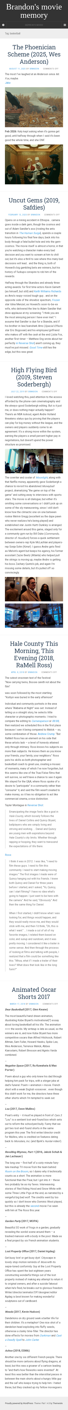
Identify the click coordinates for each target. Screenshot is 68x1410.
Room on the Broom (16, 1171)
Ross (8, 854)
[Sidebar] (3, 25)
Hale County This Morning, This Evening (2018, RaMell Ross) (34, 654)
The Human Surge (29, 233)
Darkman (45, 1335)
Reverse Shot (35, 805)
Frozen (56, 300)
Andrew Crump (46, 734)
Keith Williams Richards (47, 291)
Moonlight (42, 477)
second (34, 1206)
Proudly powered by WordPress (19, 1403)
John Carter (32, 1339)
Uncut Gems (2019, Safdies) (34, 203)
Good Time (35, 347)
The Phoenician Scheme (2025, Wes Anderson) (34, 54)
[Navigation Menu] (64, 25)
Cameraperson (40, 721)
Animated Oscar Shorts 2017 (34, 993)
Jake (8, 82)
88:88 (55, 721)
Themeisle (58, 1403)
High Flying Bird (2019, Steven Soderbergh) (34, 377)
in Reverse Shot (25, 343)
